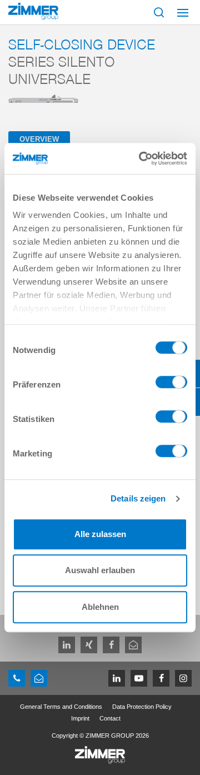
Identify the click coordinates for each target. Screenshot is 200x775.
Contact (110, 718)
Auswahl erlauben (100, 570)
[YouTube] (139, 678)
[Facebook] (111, 645)
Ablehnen (100, 607)
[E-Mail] (133, 645)
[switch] (171, 385)
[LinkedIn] (66, 645)
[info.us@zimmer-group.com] (39, 678)
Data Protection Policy (142, 706)
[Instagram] (183, 678)
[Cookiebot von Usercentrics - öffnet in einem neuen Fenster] (141, 158)
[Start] (33, 11)
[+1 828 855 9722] (16, 678)
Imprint (80, 718)
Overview (39, 139)
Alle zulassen (100, 534)
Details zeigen (138, 498)
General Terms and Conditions (61, 706)
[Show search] (159, 12)
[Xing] (89, 645)
